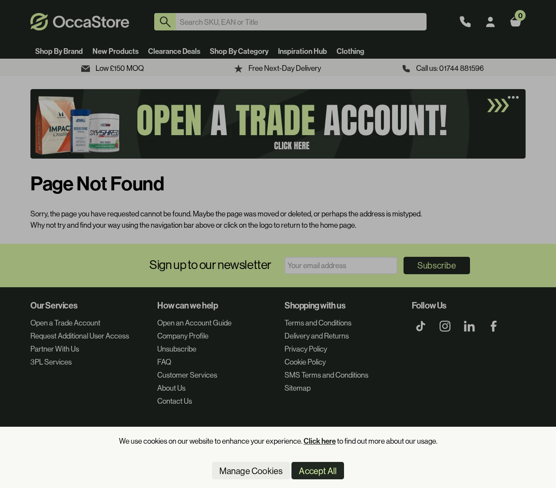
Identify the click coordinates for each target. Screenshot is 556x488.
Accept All (318, 470)
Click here (320, 440)
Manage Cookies (251, 470)
